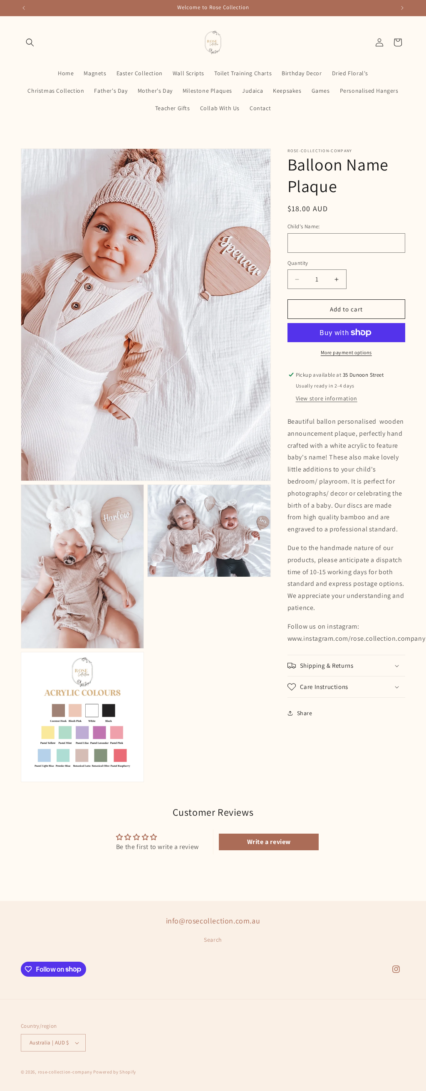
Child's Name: (303, 226)
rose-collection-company (65, 1072)
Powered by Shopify (114, 1072)
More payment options (346, 352)
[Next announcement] (402, 8)
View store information (326, 398)
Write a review (269, 841)
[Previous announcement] (24, 8)
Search (213, 939)
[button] (30, 42)
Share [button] (304, 713)
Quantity (297, 263)
